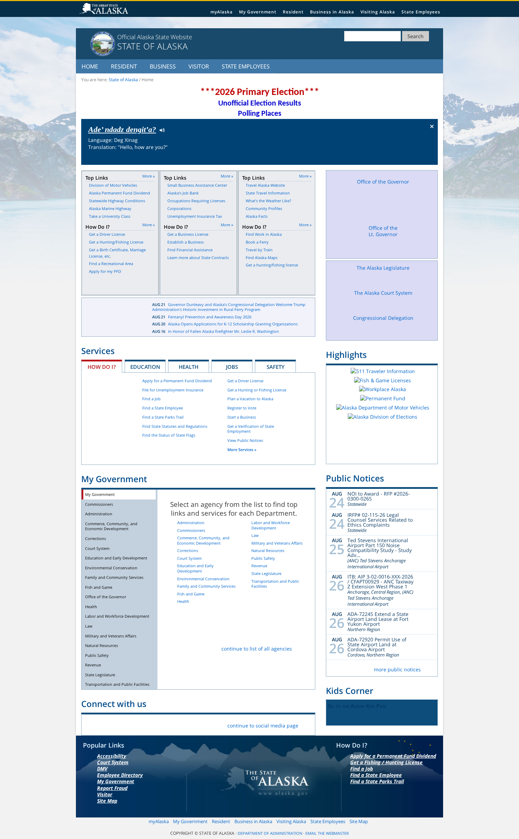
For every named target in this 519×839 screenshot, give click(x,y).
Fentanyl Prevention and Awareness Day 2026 (209, 316)
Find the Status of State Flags (168, 435)
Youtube (159, 724)
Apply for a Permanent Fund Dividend (177, 380)
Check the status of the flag (415, 158)
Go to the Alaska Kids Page (357, 705)
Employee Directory (120, 775)
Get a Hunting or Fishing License (256, 389)
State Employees (420, 12)
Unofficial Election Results (259, 104)
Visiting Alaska (377, 12)
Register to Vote (241, 407)
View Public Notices (245, 440)
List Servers (192, 724)
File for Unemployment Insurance (172, 389)
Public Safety (97, 655)
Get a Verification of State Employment (250, 429)
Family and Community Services (114, 577)
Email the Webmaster (327, 833)
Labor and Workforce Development (117, 616)
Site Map (107, 800)
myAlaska (221, 12)
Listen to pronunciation (160, 129)
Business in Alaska (332, 12)
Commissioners (99, 504)
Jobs (232, 366)
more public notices (397, 669)
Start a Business (241, 417)
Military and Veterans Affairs (110, 636)
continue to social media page (262, 725)
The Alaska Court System (383, 292)
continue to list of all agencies (256, 648)
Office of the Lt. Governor (383, 231)
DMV (102, 768)
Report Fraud (112, 788)
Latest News (111, 317)
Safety (276, 366)
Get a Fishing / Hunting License (386, 762)
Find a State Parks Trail (163, 417)
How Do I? (102, 366)
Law (89, 626)
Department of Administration (270, 833)
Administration (98, 513)
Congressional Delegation (383, 317)
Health (188, 366)
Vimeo (142, 724)
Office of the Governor (105, 596)
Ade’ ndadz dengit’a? (122, 129)
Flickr (125, 724)
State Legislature (100, 674)
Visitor (199, 66)
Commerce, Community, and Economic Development (111, 526)
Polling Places (259, 114)
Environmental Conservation (111, 567)
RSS (175, 724)
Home (90, 66)
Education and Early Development (116, 558)
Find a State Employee (162, 407)
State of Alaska (104, 9)
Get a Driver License (245, 380)
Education (145, 366)
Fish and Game (98, 587)
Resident (293, 12)
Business (163, 66)
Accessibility (111, 756)
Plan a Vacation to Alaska (250, 398)
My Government (257, 12)
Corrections (95, 538)
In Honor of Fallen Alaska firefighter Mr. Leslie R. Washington (223, 331)
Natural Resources (101, 645)
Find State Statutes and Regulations (174, 426)
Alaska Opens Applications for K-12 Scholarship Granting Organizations (233, 323)
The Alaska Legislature (383, 267)
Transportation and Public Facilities (117, 684)
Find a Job (151, 398)
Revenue (93, 664)
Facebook (92, 724)
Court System (97, 548)
